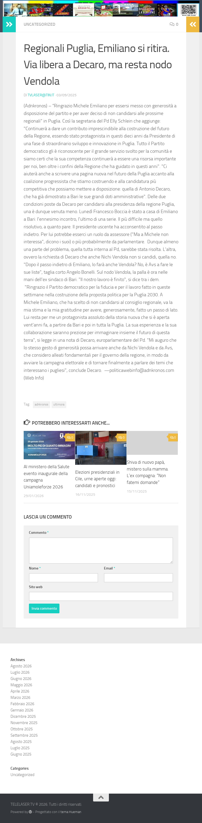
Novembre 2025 (24, 722)
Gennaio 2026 (22, 710)
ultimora (58, 404)
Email (109, 568)
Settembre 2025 (24, 735)
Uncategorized (39, 24)
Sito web (36, 587)
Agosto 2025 (21, 741)
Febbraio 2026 (22, 703)
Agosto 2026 (21, 666)
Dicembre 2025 (23, 716)
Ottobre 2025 (22, 729)
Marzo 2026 (20, 697)
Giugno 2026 (21, 678)
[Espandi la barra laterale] (9, 24)
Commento (39, 532)
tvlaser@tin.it (41, 95)
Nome (35, 568)
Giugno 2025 (21, 754)
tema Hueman (70, 812)
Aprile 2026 (20, 691)
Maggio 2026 (21, 685)
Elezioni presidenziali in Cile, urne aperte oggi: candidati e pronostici (97, 478)
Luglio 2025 (20, 748)
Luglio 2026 (20, 672)
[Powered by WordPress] (30, 812)
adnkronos (41, 404)
